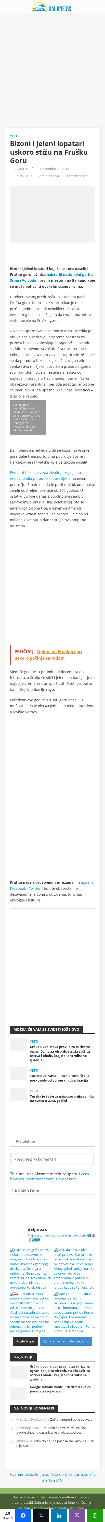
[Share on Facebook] (23, 1515)
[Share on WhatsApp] (95, 1515)
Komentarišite (77, 176)
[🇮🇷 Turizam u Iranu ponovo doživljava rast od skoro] (30, 1312)
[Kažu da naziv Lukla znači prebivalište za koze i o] (74, 1268)
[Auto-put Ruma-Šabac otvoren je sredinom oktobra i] (74, 1312)
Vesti (14, 136)
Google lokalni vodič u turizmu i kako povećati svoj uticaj (60, 1389)
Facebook (18, 888)
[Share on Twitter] (41, 1515)
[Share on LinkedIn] (59, 1515)
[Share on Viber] (77, 1515)
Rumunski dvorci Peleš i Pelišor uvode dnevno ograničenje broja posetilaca (51, 1430)
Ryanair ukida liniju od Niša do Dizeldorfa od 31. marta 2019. (52, 1477)
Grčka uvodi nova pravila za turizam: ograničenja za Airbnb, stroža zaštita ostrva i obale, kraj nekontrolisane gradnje (60, 1053)
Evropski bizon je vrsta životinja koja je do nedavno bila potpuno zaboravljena (45, 475)
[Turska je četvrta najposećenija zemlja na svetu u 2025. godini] (19, 1093)
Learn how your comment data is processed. (49, 1176)
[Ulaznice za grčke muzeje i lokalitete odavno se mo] (30, 1268)
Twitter (35, 888)
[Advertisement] (52, 70)
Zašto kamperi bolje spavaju (71, 1419)
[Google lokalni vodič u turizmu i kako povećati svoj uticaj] (19, 1393)
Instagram (84, 882)
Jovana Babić (23, 169)
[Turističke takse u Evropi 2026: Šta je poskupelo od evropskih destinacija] (19, 1073)
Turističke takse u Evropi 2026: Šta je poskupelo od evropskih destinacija (59, 1078)
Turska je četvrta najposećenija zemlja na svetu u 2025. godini (62, 1098)
